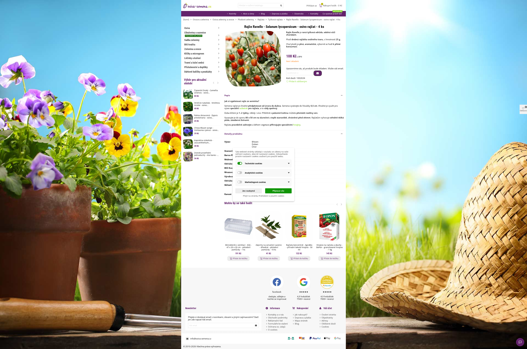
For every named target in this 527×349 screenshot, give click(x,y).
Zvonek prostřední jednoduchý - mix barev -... (206, 154)
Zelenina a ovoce (192, 49)
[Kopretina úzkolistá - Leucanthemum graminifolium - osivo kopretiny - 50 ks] (188, 144)
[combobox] (258, 5)
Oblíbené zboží (329, 323)
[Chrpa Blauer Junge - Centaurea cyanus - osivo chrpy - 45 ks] (188, 131)
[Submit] (256, 325)
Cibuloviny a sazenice (195, 34)
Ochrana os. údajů (276, 326)
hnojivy (296, 124)
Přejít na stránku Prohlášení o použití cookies (263, 196)
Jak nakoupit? (301, 314)
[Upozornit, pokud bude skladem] (318, 73)
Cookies (325, 326)
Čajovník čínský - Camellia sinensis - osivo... (206, 91)
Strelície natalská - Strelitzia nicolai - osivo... (207, 104)
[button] (213, 83)
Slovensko (298, 13)
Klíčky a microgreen (194, 53)
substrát (243, 108)
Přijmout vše (278, 191)
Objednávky (327, 317)
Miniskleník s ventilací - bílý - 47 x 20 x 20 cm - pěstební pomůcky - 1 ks (238, 247)
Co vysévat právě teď (332, 13)
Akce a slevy (248, 13)
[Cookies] (320, 326)
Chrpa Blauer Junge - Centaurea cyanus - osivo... (206, 129)
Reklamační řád (275, 320)
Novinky (232, 13)
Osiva (187, 28)
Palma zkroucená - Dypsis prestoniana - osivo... (206, 116)
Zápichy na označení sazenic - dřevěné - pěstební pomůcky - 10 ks (269, 247)
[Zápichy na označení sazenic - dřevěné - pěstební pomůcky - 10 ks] (269, 227)
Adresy (325, 320)
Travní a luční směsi (194, 62)
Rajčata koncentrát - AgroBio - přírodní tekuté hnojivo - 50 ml (299, 247)
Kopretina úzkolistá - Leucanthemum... (203, 141)
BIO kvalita (189, 44)
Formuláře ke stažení (278, 323)
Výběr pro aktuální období (195, 81)
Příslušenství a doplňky (196, 67)
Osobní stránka (329, 314)
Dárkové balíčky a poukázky (198, 71)
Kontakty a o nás (276, 314)
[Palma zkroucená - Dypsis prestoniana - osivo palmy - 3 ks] (188, 119)
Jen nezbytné (248, 191)
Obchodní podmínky (278, 317)
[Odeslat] (281, 5)
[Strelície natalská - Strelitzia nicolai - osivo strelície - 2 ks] (188, 106)
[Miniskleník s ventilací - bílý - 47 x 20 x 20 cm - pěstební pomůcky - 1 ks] (238, 227)
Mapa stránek (301, 320)
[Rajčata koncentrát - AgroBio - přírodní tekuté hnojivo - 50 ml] (299, 227)
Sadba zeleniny (191, 40)
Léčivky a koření (192, 58)
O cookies (272, 329)
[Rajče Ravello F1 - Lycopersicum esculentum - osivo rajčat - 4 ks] (253, 58)
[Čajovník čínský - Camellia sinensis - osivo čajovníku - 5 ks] (188, 94)
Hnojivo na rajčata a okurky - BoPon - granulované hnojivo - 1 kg (329, 247)
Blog (263, 13)
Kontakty (314, 13)
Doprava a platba (280, 13)
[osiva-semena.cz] (199, 5)
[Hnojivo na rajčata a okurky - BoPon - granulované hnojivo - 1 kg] (329, 227)
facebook (276, 291)
